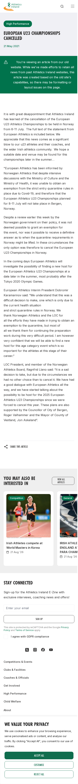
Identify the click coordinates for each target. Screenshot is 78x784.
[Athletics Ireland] (12, 6)
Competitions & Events (18, 661)
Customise (39, 765)
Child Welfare (12, 701)
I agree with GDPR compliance (30, 636)
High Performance (15, 693)
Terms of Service (24, 630)
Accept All (39, 755)
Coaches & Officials (16, 677)
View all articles (61, 480)
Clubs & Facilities (15, 669)
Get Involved (12, 685)
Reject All (39, 774)
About (7, 710)
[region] (39, 750)
